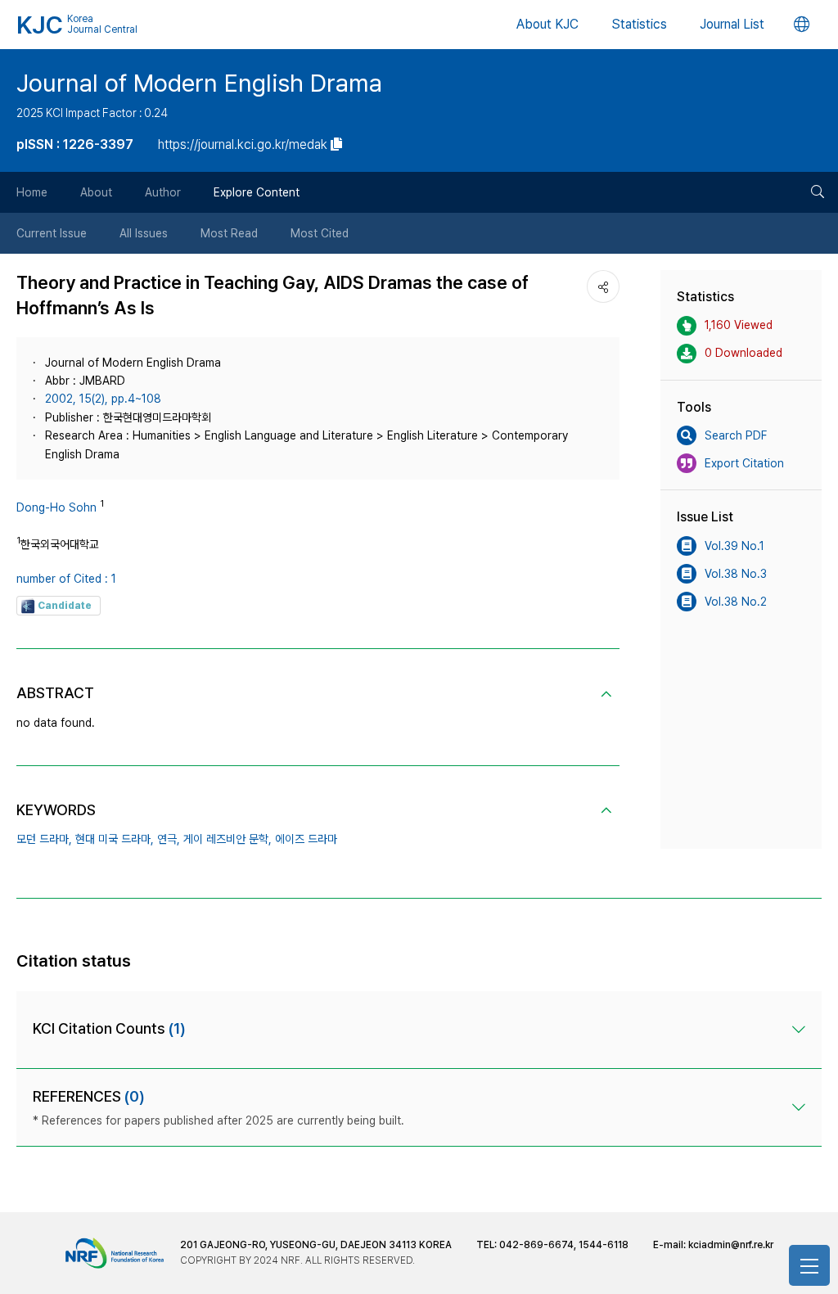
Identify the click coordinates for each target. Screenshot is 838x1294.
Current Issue (51, 233)
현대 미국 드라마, (114, 838)
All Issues (143, 233)
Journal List (732, 24)
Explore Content (257, 192)
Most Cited (320, 233)
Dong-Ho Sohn (56, 507)
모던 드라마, (44, 838)
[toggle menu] (809, 1265)
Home (31, 192)
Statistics (639, 24)
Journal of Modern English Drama (199, 82)
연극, (168, 838)
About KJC (547, 24)
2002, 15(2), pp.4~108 (103, 398)
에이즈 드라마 (306, 838)
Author (163, 192)
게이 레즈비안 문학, (227, 838)
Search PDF (736, 435)
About (96, 192)
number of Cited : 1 (66, 578)
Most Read (229, 233)
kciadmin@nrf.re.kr (730, 1245)
